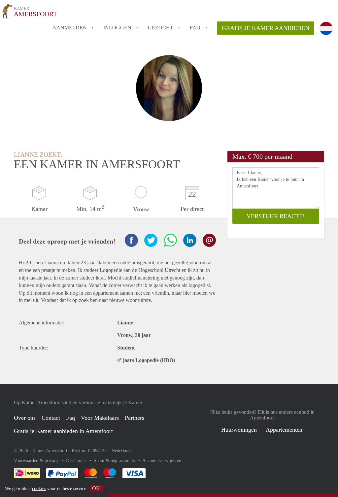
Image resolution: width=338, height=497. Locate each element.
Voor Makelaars (100, 417)
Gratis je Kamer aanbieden (265, 28)
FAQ (195, 27)
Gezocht (160, 27)
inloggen (117, 27)
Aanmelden (69, 27)
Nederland (121, 450)
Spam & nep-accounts (115, 460)
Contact (51, 417)
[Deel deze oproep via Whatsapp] (170, 240)
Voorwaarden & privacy (37, 460)
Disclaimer (76, 460)
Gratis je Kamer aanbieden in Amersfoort (63, 431)
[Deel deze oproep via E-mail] (209, 240)
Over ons (25, 417)
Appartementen (284, 429)
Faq (70, 417)
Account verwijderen (161, 460)
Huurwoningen (239, 429)
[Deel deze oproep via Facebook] (131, 240)
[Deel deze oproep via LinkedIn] (189, 240)
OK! (97, 488)
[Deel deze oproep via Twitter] (150, 240)
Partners (134, 417)
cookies (39, 488)
